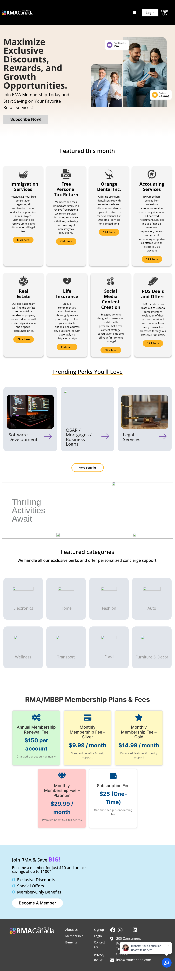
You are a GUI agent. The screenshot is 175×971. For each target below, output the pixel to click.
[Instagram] (120, 930)
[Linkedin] (134, 930)
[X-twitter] (127, 930)
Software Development (23, 436)
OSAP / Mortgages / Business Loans (79, 437)
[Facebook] (112, 930)
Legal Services (131, 436)
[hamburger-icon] (134, 12)
